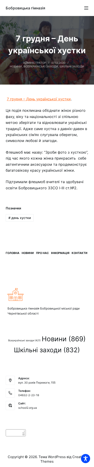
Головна (12, 253)
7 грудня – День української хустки (39, 99)
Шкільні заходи (72, 66)
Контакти (79, 253)
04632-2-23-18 (28, 395)
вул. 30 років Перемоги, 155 (36, 382)
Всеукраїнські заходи (41, 66)
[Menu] (86, 8)
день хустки (19, 218)
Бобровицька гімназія (25, 8)
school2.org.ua (27, 407)
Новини (16, 66)
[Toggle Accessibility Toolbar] (86, 459)
